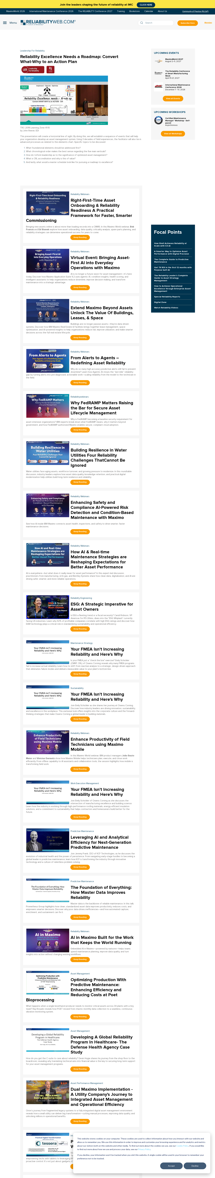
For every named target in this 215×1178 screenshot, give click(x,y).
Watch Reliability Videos (166, 307)
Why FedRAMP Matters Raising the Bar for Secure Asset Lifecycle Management (102, 408)
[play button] (64, 100)
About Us (162, 11)
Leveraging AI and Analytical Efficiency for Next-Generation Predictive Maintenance (101, 842)
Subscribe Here (188, 23)
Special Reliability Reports (167, 296)
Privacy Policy (144, 1149)
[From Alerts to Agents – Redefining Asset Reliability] (47, 360)
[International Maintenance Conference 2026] (158, 86)
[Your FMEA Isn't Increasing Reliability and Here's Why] (47, 651)
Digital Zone (160, 302)
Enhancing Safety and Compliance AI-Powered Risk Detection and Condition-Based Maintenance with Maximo (102, 510)
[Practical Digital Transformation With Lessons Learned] (47, 1144)
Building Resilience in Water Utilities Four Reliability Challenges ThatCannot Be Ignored (99, 457)
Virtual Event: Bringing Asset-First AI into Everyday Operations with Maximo (100, 262)
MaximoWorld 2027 (174, 59)
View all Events (173, 98)
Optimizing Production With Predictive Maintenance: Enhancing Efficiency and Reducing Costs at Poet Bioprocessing (76, 990)
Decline (195, 1166)
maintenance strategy (82, 643)
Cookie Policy (182, 1146)
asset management (80, 974)
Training (121, 11)
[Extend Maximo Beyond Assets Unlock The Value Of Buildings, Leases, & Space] (47, 310)
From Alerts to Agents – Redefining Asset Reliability (98, 360)
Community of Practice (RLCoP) (195, 11)
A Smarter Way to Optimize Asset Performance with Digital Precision (171, 252)
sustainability (77, 688)
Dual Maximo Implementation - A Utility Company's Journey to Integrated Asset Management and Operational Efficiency (102, 1097)
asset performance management (87, 1083)
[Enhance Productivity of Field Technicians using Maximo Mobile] (47, 742)
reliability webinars (80, 194)
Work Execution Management (85, 783)
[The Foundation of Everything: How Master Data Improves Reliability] (47, 890)
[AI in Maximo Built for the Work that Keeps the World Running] (47, 940)
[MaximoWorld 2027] (158, 61)
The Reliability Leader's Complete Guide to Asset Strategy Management (171, 278)
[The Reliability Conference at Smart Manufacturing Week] (158, 73)
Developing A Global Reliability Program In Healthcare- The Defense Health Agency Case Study (102, 1044)
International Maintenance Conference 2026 (51, 11)
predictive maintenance (82, 831)
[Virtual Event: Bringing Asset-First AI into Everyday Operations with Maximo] (47, 260)
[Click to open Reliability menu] (10, 22)
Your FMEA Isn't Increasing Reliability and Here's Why (97, 651)
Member (208, 23)
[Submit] (142, 23)
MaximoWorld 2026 (15, 11)
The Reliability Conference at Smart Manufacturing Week (177, 73)
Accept (171, 1166)
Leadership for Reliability (32, 51)
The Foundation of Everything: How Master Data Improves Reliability (101, 892)
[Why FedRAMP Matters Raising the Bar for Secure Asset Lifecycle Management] (47, 405)
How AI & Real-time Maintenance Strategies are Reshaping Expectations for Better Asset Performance (99, 559)
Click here (146, 5)
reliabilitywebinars (80, 397)
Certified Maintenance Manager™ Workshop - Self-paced (177, 120)
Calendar (148, 11)
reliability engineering (81, 598)
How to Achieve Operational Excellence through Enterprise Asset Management (172, 288)
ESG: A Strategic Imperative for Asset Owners (102, 606)
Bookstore (134, 11)
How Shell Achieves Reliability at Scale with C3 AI (170, 244)
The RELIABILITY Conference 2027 (95, 11)
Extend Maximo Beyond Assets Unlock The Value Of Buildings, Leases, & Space (102, 313)
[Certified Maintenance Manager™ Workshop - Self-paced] (158, 120)
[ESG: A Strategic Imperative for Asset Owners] (47, 606)
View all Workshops (173, 134)
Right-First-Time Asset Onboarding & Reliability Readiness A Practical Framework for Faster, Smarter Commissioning (79, 210)
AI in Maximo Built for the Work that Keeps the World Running (102, 940)
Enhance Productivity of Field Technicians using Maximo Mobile (100, 744)
